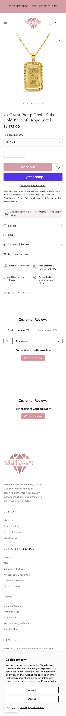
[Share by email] (28, 293)
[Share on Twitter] (18, 293)
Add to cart (27, 167)
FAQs (6, 563)
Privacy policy (11, 526)
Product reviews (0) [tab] (18, 330)
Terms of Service (13, 532)
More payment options (33, 185)
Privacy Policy (48, 681)
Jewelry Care (11, 617)
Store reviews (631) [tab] (47, 330)
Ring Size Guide (12, 611)
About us (8, 520)
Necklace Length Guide (16, 623)
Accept (32, 690)
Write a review (33, 358)
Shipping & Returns (14, 568)
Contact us (9, 557)
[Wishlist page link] (55, 23)
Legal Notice (10, 537)
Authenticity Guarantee (17, 574)
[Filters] (7, 341)
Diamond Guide (12, 605)
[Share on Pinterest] (23, 293)
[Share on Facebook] (13, 293)
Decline (32, 698)
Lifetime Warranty (14, 580)
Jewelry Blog (11, 629)
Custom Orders (12, 586)
